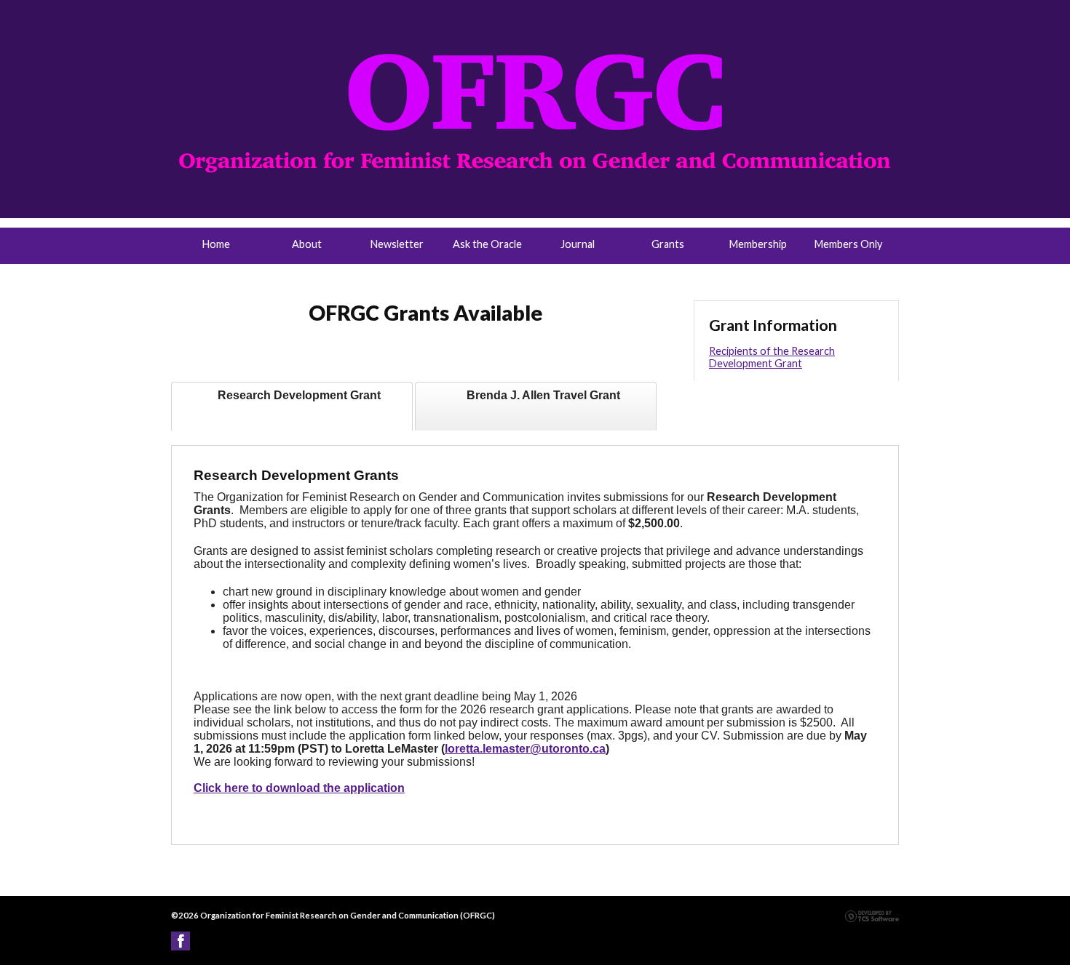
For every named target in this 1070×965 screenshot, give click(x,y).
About (307, 244)
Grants (667, 244)
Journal (577, 244)
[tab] (292, 406)
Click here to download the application (299, 788)
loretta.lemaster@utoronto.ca (525, 748)
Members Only (848, 244)
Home (216, 244)
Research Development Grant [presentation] (299, 395)
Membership (758, 244)
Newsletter (397, 244)
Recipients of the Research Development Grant (772, 357)
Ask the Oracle (487, 244)
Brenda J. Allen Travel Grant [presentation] (543, 395)
